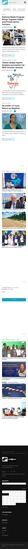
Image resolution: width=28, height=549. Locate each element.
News (3, 14)
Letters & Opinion (6, 60)
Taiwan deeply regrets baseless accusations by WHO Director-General (13, 65)
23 (14, 501)
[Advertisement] (14, 155)
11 (20, 496)
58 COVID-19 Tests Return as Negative (11, 107)
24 (17, 501)
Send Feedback (5, 535)
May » (6, 507)
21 (7, 501)
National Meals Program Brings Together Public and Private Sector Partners (13, 21)
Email (3, 292)
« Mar (3, 507)
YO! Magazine (5, 514)
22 (10, 501)
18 (20, 499)
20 (3, 501)
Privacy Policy (5, 522)
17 (17, 499)
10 (17, 496)
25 (20, 501)
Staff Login (4, 530)
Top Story (14, 60)
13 (3, 499)
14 (7, 499)
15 (10, 499)
